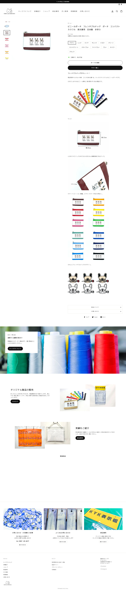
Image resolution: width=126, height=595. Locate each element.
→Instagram (103, 569)
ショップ (46, 11)
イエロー (102, 43)
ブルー (105, 47)
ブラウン (71, 43)
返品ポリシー (55, 564)
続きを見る (22, 545)
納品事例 (55, 11)
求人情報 (65, 11)
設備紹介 (37, 11)
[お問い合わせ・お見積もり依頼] (22, 519)
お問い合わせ (85, 11)
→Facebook (103, 566)
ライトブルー (96, 47)
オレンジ (94, 43)
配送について (95, 307)
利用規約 (54, 569)
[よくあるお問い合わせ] (63, 519)
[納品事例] (103, 519)
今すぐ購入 (95, 68)
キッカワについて (25, 11)
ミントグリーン (73, 47)
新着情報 (74, 11)
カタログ (15, 401)
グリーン (110, 43)
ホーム (69, 23)
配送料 (75, 36)
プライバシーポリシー (57, 567)
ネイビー (112, 47)
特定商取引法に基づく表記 (58, 562)
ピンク (87, 43)
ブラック (71, 52)
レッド (80, 43)
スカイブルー (85, 47)
